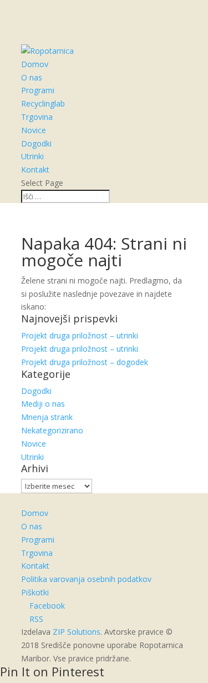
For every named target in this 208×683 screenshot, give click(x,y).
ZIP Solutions (76, 631)
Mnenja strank (47, 417)
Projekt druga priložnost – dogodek (84, 362)
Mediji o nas (43, 403)
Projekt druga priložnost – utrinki (79, 335)
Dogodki (36, 143)
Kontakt (35, 169)
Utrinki (32, 156)
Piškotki (35, 592)
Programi (37, 90)
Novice (33, 130)
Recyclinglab (43, 103)
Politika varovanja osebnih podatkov (86, 579)
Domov (34, 64)
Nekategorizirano (52, 430)
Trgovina (37, 117)
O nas (31, 77)
